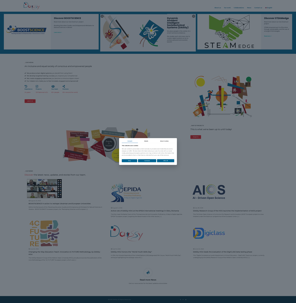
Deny (129, 160)
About (164, 141)
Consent (129, 141)
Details (146, 141)
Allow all (165, 160)
